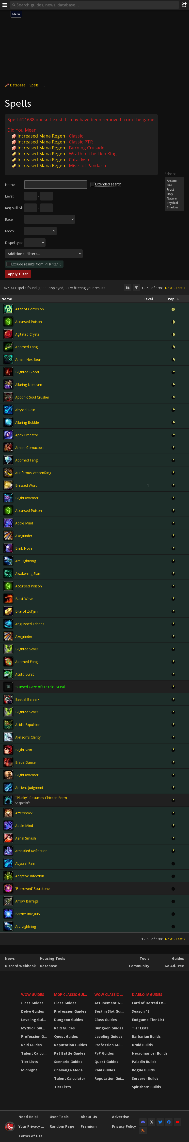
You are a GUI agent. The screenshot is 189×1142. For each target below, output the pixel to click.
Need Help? (28, 1116)
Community (139, 965)
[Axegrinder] (8, 535)
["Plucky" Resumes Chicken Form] (8, 800)
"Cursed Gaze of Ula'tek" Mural (40, 686)
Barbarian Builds (146, 1036)
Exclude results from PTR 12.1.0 (36, 264)
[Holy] (174, 194)
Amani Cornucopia (30, 447)
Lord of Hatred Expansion (150, 1003)
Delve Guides (32, 1011)
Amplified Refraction (31, 850)
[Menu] (5, 5)
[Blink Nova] (8, 548)
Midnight (29, 1070)
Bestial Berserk (27, 699)
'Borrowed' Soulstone (32, 888)
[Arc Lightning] (8, 560)
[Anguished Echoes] (8, 623)
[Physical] (174, 203)
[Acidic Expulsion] (8, 724)
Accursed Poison (28, 321)
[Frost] (174, 189)
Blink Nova (23, 548)
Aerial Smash (25, 838)
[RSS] (143, 1130)
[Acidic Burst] (8, 674)
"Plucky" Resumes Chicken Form (41, 797)
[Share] (184, 5)
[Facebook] (169, 1122)
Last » (180, 287)
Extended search (108, 184)
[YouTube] (177, 1122)
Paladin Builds (144, 1061)
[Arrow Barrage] (8, 901)
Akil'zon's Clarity (28, 737)
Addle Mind (24, 523)
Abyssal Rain (25, 409)
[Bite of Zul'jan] (8, 611)
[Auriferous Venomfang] (8, 472)
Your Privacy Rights (32, 1126)
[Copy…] (127, 287)
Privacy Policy (124, 1126)
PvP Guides (104, 1053)
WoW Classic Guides (110, 994)
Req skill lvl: (14, 207)
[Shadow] (174, 207)
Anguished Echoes (29, 623)
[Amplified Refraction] (8, 850)
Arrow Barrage (27, 901)
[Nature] (174, 198)
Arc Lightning (25, 561)
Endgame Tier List (148, 1019)
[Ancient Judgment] (8, 787)
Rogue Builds (143, 1070)
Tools (144, 958)
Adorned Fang (26, 346)
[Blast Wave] (8, 598)
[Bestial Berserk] (8, 699)
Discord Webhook (20, 965)
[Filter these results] (136, 287)
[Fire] (174, 185)
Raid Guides (31, 1044)
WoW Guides (32, 994)
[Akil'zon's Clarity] (8, 737)
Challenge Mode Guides (71, 1070)
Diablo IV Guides (147, 994)
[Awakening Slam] (8, 573)
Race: (9, 219)
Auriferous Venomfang (33, 472)
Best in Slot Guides (110, 1011)
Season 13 (141, 1011)
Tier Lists (29, 1061)
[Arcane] (174, 181)
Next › (169, 287)
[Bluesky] (160, 1122)
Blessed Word (26, 485)
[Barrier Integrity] (8, 913)
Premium (89, 1126)
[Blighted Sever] (8, 649)
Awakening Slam (28, 573)
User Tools (59, 1116)
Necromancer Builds (150, 1053)
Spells (34, 85)
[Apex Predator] (8, 435)
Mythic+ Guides (34, 1028)
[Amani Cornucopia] (8, 447)
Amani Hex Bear (28, 359)
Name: (10, 184)
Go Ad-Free (174, 965)
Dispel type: (14, 242)
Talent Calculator (34, 1053)
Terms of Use (30, 1136)
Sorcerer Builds (145, 1078)
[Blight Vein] (8, 749)
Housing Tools (52, 958)
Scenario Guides (68, 1061)
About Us (89, 1116)
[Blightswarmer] (8, 497)
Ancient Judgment (29, 787)
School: (170, 173)
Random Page (62, 1126)
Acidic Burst (24, 674)
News (10, 958)
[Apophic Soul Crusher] (8, 397)
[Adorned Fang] (8, 346)
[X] (151, 1122)
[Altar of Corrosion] (8, 309)
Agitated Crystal (27, 334)
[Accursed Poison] (8, 321)
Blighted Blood (27, 372)
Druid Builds (142, 1044)
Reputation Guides (70, 1044)
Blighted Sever (26, 649)
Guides (178, 958)
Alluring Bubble (27, 422)
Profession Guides (34, 1036)
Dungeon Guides (68, 1019)
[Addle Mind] (8, 523)
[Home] (10, 1130)
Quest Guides (66, 1036)
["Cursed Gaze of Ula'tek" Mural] (8, 686)
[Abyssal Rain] (8, 409)
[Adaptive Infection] (8, 876)
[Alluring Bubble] (8, 422)
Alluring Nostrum (28, 384)
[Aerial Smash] (8, 838)
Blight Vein (23, 749)
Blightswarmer (26, 498)
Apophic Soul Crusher (32, 397)
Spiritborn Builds (146, 1086)
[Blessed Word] (8, 485)
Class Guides (32, 1003)
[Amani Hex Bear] (8, 359)
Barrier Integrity (27, 913)
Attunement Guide (110, 1003)
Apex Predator (26, 435)
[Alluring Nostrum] (8, 384)
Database (17, 85)
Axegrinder (23, 535)
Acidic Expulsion (27, 724)
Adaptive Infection (29, 876)
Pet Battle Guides (69, 1053)
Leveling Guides (34, 1019)
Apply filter (18, 274)
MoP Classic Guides (71, 994)
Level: (9, 196)
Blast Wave (24, 598)
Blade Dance (25, 762)
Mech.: (10, 231)
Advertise (120, 1116)
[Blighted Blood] (8, 372)
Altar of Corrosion (29, 309)
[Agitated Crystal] (8, 334)
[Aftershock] (8, 813)
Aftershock (23, 813)
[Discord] (143, 1122)
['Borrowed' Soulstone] (8, 888)
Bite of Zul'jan (26, 611)
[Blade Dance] (8, 762)
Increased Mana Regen (41, 136)
